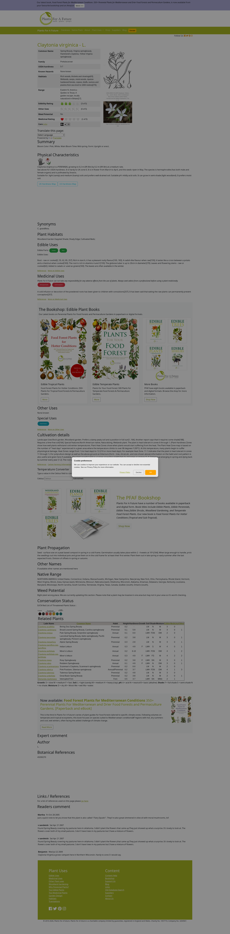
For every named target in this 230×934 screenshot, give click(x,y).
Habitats (52, 898)
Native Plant (77, 30)
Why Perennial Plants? (59, 887)
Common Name (84, 624)
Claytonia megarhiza (47, 642)
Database (65, 30)
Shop (107, 30)
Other (181, 624)
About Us (109, 898)
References (41, 271)
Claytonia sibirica (45, 670)
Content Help (111, 875)
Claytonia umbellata (46, 676)
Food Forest (43, 423)
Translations (54, 901)
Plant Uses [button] (97, 30)
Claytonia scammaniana (48, 666)
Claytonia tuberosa (46, 673)
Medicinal (174, 624)
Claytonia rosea (45, 660)
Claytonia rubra (44, 663)
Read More (47, 727)
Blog (124, 30)
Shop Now (150, 399)
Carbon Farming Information (59, 464)
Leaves (54, 250)
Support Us (110, 881)
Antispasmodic (44, 285)
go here (84, 801)
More (44, 399)
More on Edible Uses (56, 271)
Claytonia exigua (45, 633)
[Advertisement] (181, 89)
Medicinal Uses (55, 878)
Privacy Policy (125, 472)
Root (63, 250)
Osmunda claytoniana (47, 679)
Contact (108, 895)
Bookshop (109, 878)
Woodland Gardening (58, 884)
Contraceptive (59, 285)
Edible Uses (54, 875)
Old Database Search (114, 890)
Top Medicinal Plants (58, 892)
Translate (57, 138)
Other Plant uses (56, 881)
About (87, 30)
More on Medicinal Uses (57, 299)
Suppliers (116, 30)
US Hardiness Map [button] (67, 184)
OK (150, 472)
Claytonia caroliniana (47, 630)
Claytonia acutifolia (46, 627)
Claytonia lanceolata (47, 637)
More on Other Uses (56, 429)
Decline (138, 472)
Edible (167, 624)
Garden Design (55, 895)
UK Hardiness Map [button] (47, 184)
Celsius (40, 478)
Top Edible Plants (56, 890)
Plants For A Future (47, 30)
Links (107, 887)
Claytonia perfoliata (46, 651)
